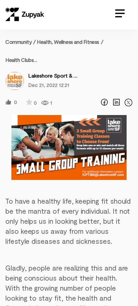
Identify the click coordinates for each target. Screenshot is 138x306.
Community (20, 41)
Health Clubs (19, 60)
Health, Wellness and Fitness (68, 41)
